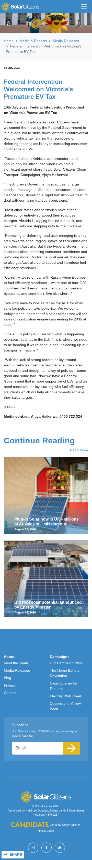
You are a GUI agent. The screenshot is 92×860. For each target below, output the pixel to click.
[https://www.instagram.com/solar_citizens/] (33, 848)
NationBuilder (46, 831)
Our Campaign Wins (66, 663)
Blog (7, 678)
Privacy (10, 685)
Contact (10, 693)
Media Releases (66, 41)
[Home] (20, 6)
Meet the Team (16, 663)
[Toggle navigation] (84, 7)
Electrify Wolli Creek (66, 696)
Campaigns (60, 656)
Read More (79, 450)
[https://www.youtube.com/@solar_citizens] (60, 848)
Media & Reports (33, 41)
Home (9, 41)
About (9, 656)
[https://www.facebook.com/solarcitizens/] (46, 848)
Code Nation (69, 824)
